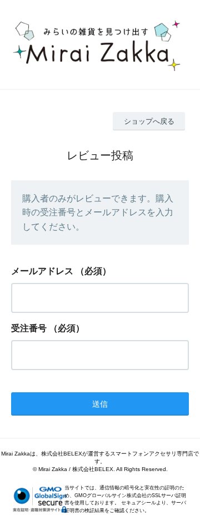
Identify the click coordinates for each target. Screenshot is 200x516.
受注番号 (29, 328)
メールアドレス (42, 271)
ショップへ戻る (149, 121)
